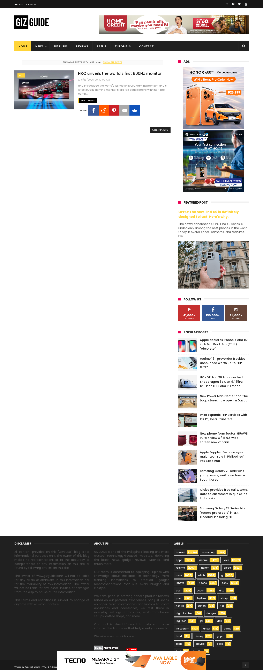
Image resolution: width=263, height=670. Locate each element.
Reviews (82, 46)
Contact (32, 4)
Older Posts (160, 130)
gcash (200, 590)
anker (206, 628)
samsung (208, 552)
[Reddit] (104, 110)
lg (222, 575)
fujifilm (201, 598)
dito (221, 590)
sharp (224, 598)
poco (179, 598)
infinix (201, 575)
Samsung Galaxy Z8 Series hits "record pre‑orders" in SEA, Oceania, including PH (222, 512)
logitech (181, 621)
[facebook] (227, 4)
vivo (226, 560)
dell (219, 621)
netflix (180, 605)
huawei (180, 552)
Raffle (101, 46)
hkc (21, 75)
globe (227, 567)
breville (200, 644)
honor (205, 567)
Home (22, 46)
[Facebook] (93, 110)
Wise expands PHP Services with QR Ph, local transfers (223, 417)
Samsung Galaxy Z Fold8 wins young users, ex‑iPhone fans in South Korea (222, 475)
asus (179, 575)
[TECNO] (131, 660)
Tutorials (123, 46)
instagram (182, 628)
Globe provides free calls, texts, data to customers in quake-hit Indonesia (224, 494)
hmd (179, 636)
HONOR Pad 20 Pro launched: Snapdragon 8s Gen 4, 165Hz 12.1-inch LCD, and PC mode (221, 381)
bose (220, 644)
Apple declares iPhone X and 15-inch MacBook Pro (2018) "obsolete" (224, 344)
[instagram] (233, 4)
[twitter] (239, 4)
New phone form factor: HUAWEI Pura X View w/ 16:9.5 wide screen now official (224, 437)
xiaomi (203, 560)
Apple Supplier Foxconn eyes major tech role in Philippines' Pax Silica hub (221, 456)
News (39, 46)
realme (180, 567)
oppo (179, 560)
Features (61, 46)
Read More (88, 100)
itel (222, 605)
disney (199, 636)
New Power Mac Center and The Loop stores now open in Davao (224, 398)
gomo (227, 628)
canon (202, 605)
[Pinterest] (114, 110)
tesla (179, 644)
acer (178, 590)
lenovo (180, 583)
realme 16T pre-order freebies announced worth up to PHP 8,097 (222, 363)
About (18, 4)
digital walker (184, 613)
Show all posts (112, 62)
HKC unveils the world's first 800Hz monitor (120, 73)
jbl (201, 621)
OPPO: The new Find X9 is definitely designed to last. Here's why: (208, 214)
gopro (220, 636)
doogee (211, 613)
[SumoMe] (134, 110)
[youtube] (246, 4)
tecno (203, 583)
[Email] (124, 110)
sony (225, 583)
